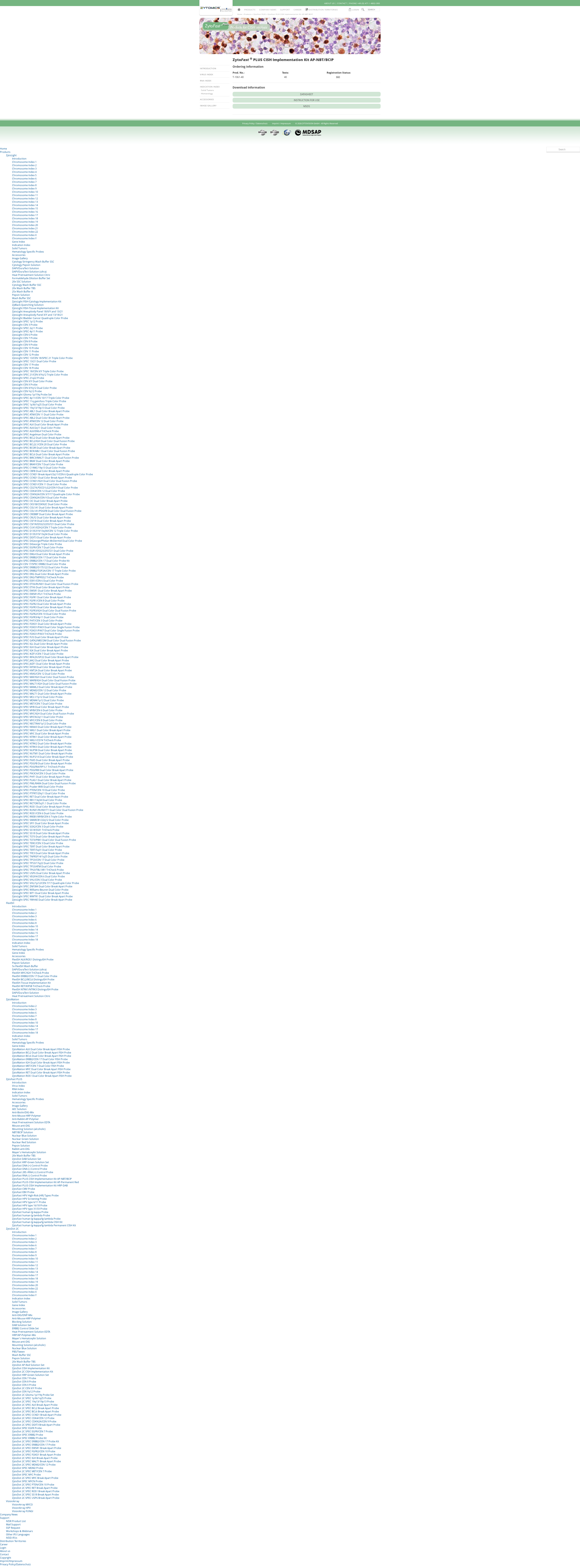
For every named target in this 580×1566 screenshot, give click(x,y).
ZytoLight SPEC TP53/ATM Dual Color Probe (36, 866)
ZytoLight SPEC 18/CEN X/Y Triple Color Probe (38, 371)
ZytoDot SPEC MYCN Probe (27, 1481)
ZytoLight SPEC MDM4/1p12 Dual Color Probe (38, 700)
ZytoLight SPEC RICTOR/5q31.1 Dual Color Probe (39, 803)
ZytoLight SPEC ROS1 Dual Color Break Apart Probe (41, 806)
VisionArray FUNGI (22, 1511)
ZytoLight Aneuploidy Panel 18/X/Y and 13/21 (37, 311)
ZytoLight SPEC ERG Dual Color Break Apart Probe (40, 574)
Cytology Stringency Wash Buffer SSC (33, 261)
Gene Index (18, 241)
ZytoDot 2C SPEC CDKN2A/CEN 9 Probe (34, 1421)
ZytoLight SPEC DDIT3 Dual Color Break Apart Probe (41, 537)
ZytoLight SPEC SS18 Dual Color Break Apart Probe (40, 833)
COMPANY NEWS (267, 9)
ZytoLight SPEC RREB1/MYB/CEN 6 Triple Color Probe (42, 816)
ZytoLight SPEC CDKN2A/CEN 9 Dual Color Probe (39, 497)
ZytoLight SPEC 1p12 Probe (27, 321)
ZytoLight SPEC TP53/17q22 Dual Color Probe (37, 863)
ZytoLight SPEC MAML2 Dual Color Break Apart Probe (42, 687)
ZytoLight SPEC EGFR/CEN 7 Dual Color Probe (37, 547)
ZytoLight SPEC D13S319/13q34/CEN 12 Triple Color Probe (45, 530)
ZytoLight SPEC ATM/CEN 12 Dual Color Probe (37, 421)
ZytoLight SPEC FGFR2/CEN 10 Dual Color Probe (39, 614)
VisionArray (12, 1501)
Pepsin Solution (21, 295)
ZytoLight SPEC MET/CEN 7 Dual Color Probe (37, 703)
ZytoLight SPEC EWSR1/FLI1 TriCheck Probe (36, 594)
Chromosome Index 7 (24, 182)
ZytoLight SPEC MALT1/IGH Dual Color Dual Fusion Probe (44, 683)
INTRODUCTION (207, 68)
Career (4, 1544)
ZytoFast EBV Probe (23, 1192)
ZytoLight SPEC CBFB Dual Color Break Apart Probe (41, 471)
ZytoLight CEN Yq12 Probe (27, 391)
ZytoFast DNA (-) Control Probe (29, 1169)
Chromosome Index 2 (24, 165)
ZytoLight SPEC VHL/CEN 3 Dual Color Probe (37, 879)
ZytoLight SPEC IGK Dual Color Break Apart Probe (40, 650)
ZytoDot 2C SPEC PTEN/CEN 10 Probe (33, 1484)
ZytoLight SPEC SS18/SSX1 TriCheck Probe (35, 830)
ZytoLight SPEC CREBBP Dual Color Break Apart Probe (42, 514)
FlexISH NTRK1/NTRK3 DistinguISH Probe (35, 989)
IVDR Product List (16, 1521)
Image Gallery (20, 258)
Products (5, 152)
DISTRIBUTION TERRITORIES (323, 9)
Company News (9, 1514)
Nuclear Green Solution (25, 1139)
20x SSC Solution (21, 281)
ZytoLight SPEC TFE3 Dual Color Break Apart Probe (40, 853)
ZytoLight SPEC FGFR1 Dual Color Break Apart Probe (41, 597)
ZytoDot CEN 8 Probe (24, 1381)
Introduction (19, 158)
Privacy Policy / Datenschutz (254, 123)
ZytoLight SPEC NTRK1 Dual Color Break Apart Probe (41, 737)
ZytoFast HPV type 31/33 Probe (29, 1208)
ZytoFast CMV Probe (23, 1188)
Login (3, 1547)
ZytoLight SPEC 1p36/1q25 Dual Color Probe (37, 404)
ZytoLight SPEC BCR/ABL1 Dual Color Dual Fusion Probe (43, 451)
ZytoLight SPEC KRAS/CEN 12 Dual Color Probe (38, 673)
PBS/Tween (18, 1351)
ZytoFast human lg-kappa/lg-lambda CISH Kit (37, 1222)
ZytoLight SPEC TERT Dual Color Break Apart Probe (40, 846)
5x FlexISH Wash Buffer (25, 966)
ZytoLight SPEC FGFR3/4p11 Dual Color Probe (37, 617)
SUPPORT (285, 9)
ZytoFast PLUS (14, 1079)
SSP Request (13, 1527)
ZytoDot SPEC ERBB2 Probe (27, 1434)
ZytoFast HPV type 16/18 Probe (29, 1205)
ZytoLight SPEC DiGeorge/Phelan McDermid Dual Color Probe (47, 540)
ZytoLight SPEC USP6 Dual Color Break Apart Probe (41, 873)
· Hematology (206, 93)
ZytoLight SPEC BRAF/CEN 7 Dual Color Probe (37, 464)
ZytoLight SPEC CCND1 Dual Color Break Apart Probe (42, 477)
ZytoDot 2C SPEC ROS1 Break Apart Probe (35, 1491)
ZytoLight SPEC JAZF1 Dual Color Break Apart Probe (41, 663)
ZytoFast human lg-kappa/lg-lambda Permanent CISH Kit (44, 1225)
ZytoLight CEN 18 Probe (25, 368)
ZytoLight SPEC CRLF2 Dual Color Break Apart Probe (41, 517)
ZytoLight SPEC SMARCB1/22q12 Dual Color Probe (40, 820)
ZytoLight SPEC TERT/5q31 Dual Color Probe (37, 850)
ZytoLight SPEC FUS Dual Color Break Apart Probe (40, 637)
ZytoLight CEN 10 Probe (25, 348)
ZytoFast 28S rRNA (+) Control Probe (32, 1172)
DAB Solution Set (21, 1325)
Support (4, 1517)
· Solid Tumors (206, 90)
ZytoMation (12, 999)
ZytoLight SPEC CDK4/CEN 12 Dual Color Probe (38, 491)
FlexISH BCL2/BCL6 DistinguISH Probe (33, 979)
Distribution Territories (13, 1541)
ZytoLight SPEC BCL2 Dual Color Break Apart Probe (40, 437)
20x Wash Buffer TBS (23, 288)
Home (3, 148)
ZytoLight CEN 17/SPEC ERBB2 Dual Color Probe (39, 564)
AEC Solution (19, 1109)
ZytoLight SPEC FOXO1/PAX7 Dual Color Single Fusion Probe (46, 630)
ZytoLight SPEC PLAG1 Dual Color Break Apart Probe (41, 780)
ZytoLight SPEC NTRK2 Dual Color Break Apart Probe (41, 743)
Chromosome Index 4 (24, 172)
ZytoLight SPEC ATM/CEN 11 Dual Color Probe (37, 414)
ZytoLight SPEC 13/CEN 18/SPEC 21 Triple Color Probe (42, 358)
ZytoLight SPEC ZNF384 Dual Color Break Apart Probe (42, 886)
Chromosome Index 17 (25, 215)
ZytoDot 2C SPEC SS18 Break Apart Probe (35, 1494)
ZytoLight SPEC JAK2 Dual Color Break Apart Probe (40, 660)
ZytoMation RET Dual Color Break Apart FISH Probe (41, 1072)
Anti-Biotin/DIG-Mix (23, 1112)
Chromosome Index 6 (24, 178)
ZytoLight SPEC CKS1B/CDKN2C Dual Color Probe (40, 504)
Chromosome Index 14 (25, 205)
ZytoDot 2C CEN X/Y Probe (27, 1388)
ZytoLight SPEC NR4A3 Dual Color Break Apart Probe (41, 727)
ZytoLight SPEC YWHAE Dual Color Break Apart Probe (42, 899)
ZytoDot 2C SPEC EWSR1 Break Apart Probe (36, 1448)
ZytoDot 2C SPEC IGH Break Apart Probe (35, 1458)
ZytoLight (11, 155)
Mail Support (13, 1524)
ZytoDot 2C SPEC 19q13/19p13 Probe (33, 1401)
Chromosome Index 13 (25, 201)
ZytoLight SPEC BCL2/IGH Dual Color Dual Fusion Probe (43, 441)
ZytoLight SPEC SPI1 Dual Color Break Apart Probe (40, 823)
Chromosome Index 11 (25, 195)
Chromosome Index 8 (24, 185)
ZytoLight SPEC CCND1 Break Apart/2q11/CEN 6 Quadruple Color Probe (52, 474)
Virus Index (18, 1085)
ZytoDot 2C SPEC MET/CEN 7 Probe (32, 1471)
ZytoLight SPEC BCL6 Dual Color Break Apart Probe (40, 454)
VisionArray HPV (21, 1508)
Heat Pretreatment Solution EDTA (31, 1122)
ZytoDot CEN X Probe (24, 1385)
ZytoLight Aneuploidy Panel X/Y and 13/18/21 (37, 314)
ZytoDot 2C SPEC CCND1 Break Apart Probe (36, 1414)
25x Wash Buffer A (22, 291)
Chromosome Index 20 (25, 225)
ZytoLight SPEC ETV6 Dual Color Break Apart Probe (40, 587)
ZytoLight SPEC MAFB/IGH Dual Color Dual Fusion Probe (43, 680)
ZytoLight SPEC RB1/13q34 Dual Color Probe (37, 800)
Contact (4, 1554)
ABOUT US (329, 3)
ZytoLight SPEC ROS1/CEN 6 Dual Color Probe (37, 813)
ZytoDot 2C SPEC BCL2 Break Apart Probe (35, 1408)
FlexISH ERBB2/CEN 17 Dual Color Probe (34, 976)
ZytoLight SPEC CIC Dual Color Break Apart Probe (40, 501)
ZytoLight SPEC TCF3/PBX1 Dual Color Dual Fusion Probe (44, 840)
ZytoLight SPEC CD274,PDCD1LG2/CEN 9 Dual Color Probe (45, 487)
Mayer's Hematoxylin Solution (29, 1152)
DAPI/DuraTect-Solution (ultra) (29, 271)
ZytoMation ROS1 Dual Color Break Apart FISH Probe (42, 1075)
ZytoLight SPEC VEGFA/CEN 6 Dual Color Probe (38, 876)
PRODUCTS (249, 9)
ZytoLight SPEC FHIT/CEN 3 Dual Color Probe (37, 620)
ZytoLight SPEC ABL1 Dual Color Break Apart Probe (40, 411)
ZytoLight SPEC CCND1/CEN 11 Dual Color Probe (39, 484)
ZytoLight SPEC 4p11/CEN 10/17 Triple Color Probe (40, 398)
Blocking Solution (22, 1321)
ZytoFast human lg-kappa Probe (30, 1212)
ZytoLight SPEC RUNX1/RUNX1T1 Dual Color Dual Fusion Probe (47, 810)
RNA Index (18, 1089)
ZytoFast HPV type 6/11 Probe (29, 1202)
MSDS (306, 106)
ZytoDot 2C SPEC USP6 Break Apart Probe (35, 1498)
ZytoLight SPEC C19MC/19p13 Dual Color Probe (39, 467)
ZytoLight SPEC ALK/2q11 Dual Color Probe (36, 427)
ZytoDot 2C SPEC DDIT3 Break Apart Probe (36, 1424)
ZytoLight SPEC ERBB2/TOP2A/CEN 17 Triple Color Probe (44, 570)
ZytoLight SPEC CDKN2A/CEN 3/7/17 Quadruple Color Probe (46, 494)
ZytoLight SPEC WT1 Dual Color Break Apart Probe (40, 893)
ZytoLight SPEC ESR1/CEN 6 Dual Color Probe (37, 580)
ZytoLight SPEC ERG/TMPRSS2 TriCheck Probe (38, 577)
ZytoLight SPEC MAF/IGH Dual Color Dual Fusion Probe (43, 677)
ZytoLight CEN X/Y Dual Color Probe (32, 381)
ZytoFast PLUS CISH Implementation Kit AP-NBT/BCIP (42, 1179)
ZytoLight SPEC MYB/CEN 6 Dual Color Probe (37, 710)
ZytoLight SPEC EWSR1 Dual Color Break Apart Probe (42, 590)
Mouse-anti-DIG (21, 1125)
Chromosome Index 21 (25, 228)
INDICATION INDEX (209, 86)
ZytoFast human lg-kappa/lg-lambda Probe (36, 1218)
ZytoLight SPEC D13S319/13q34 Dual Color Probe (40, 534)
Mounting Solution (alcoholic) (28, 1129)
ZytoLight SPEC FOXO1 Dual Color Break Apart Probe (41, 624)
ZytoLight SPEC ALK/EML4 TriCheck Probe (35, 431)
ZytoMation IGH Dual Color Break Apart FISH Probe (41, 1062)
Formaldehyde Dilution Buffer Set (31, 278)
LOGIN (355, 9)
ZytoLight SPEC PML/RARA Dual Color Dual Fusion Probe (44, 783)
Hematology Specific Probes (28, 251)
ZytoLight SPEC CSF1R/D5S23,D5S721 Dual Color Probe (43, 524)
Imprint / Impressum (281, 123)
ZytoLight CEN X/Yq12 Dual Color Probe (34, 388)
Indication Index (21, 245)
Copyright (5, 1557)
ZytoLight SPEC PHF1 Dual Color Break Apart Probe (41, 776)
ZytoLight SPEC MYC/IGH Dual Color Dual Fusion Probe (43, 713)
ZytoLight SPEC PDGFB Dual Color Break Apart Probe (42, 763)
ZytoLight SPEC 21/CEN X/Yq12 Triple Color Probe (40, 374)
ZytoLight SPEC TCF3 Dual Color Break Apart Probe (40, 836)
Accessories (19, 255)
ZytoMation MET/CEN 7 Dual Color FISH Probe (38, 1066)
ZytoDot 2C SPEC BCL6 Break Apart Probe (35, 1411)
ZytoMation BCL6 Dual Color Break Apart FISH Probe (41, 1056)
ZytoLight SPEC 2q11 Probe (27, 328)
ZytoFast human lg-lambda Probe (31, 1215)
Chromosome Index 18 (25, 218)
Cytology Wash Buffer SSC (26, 285)
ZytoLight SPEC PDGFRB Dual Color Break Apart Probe (42, 770)
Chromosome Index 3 (24, 168)
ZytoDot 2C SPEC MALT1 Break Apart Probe (36, 1461)
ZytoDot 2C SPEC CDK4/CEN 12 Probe (33, 1418)
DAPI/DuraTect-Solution (25, 268)
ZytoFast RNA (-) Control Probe (29, 1175)
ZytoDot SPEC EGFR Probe (27, 1428)
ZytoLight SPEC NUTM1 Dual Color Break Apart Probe (42, 753)
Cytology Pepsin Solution (26, 265)
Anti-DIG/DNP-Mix (22, 1315)
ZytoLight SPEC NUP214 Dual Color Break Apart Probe (42, 756)
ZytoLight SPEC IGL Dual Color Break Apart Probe (40, 643)
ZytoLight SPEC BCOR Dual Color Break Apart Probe (41, 447)
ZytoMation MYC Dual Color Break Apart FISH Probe (41, 1069)
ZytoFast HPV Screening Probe (29, 1198)
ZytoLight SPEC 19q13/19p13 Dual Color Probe (38, 408)
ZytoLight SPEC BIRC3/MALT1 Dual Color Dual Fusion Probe (45, 457)
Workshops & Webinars (19, 1531)
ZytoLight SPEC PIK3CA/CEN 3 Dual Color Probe (38, 773)
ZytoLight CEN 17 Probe (25, 364)
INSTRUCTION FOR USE (307, 100)
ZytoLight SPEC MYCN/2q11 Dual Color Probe (37, 717)
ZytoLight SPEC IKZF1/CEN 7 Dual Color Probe (37, 653)
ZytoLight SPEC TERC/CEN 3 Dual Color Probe (37, 843)
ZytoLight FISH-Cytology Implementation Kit (36, 301)
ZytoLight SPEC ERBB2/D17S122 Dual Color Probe (40, 567)
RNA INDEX (205, 80)
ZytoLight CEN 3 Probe (24, 324)
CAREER (297, 9)
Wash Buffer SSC (21, 298)
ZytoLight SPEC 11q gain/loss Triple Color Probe (39, 401)
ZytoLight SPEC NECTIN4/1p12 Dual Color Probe (39, 723)
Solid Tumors (19, 248)
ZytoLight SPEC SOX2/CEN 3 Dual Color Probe (37, 826)
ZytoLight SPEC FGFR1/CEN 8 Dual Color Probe (38, 600)
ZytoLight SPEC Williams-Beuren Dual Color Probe (40, 889)
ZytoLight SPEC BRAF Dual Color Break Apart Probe (41, 461)
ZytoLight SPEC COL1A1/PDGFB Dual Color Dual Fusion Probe (46, 511)
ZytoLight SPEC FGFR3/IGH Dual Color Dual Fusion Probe (44, 610)
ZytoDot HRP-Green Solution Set (30, 1162)
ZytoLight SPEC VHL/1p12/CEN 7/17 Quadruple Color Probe (45, 883)
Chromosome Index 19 (25, 221)
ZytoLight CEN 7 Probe (24, 338)
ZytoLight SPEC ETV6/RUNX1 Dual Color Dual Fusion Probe (45, 584)
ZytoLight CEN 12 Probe (25, 354)
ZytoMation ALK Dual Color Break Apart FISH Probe (41, 1049)
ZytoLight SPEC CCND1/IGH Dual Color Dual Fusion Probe (44, 481)
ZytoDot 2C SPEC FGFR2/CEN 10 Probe (33, 1451)
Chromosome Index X (24, 235)
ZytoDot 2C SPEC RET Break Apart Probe (35, 1488)
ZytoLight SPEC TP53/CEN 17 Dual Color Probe (38, 859)
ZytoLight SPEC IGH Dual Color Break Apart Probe (40, 647)
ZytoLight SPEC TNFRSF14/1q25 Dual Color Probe (40, 856)
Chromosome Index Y (24, 238)
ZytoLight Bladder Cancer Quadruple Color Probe (40, 318)
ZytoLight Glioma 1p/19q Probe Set (32, 394)
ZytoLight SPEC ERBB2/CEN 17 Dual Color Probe (39, 557)
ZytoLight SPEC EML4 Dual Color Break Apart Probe (41, 554)
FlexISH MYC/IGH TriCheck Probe (30, 972)
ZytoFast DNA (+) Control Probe (30, 1165)
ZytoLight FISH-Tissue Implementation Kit (35, 308)
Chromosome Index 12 (25, 198)
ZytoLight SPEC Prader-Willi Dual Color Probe (37, 786)
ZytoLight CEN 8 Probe (24, 341)
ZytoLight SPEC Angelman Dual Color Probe (36, 434)
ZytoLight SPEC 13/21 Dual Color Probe (34, 361)
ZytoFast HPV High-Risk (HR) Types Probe (35, 1195)
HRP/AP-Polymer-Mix (24, 1335)
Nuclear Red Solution (24, 1142)
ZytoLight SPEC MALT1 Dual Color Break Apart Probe (41, 693)
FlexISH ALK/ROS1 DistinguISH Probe (32, 959)
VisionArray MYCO (22, 1504)
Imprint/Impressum (11, 1561)
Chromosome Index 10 (25, 192)
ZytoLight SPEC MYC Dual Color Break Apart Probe (40, 733)
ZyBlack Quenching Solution (28, 304)
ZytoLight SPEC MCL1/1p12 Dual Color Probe (37, 697)
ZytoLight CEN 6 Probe (24, 334)
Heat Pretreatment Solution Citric (31, 275)
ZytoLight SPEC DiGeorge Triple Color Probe (37, 544)
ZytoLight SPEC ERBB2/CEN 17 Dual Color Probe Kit (41, 560)
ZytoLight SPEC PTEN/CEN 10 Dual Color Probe (38, 790)
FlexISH (10, 903)
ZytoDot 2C (12, 1228)
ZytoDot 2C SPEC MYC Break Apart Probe (35, 1478)
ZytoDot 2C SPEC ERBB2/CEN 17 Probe (33, 1444)
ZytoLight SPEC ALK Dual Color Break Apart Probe (40, 424)
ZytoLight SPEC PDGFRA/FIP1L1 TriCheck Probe (38, 766)
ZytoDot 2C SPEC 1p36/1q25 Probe (31, 1398)
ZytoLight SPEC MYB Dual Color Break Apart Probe (40, 707)
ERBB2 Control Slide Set (25, 1328)
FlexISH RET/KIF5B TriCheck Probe (31, 986)
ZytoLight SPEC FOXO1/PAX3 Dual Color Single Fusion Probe (46, 627)
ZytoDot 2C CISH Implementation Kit (32, 1371)
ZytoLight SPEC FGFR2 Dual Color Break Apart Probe (41, 604)
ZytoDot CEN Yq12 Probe (26, 1391)
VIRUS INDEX (206, 74)
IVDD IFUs (11, 1537)
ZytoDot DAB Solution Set (26, 1159)
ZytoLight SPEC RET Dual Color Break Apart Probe (40, 796)
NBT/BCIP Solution (22, 1132)
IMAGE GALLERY (207, 105)
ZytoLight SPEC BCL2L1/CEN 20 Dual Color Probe (39, 444)
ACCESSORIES (206, 99)
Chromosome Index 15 (25, 208)
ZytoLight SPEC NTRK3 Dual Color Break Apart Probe (41, 746)
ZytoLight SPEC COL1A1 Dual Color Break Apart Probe (42, 507)
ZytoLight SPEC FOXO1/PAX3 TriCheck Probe (37, 633)
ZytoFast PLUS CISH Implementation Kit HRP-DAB (40, 1185)
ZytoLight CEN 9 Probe (24, 344)
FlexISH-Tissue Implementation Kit (31, 982)
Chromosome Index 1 (24, 162)
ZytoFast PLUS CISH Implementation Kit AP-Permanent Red (45, 1182)
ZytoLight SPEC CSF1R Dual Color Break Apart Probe (41, 521)
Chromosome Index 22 (25, 231)
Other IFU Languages (18, 1534)
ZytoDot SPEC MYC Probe (26, 1474)
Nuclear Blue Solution (24, 1135)
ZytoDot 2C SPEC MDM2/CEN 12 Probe (34, 1464)
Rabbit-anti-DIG (21, 1149)
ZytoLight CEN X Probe (24, 384)
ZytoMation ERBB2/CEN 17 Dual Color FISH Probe (40, 1059)
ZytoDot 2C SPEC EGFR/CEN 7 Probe (32, 1431)
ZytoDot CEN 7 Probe (24, 1378)
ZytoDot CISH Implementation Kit (31, 1368)
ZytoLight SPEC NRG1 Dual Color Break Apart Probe (41, 730)
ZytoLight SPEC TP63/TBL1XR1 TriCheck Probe (38, 869)
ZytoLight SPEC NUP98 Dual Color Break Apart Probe (42, 750)
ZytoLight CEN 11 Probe (25, 351)
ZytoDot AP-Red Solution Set (28, 1365)
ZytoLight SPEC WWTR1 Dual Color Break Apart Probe (42, 896)
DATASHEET (306, 94)
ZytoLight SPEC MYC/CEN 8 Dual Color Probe (37, 720)
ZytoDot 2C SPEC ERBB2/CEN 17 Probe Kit (35, 1441)
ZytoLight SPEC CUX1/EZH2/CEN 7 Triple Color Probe (41, 527)
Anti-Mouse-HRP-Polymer (26, 1115)
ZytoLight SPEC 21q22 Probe (28, 378)
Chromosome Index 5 (24, 175)
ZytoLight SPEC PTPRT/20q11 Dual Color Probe (38, 793)
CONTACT (342, 3)
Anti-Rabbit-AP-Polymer (25, 1119)
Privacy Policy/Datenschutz (15, 1564)
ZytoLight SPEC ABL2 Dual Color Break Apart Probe (40, 417)
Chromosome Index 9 (24, 188)
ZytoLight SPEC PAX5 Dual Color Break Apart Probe (41, 760)
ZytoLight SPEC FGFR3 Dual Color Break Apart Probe (41, 607)
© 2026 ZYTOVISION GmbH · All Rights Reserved (316, 123)
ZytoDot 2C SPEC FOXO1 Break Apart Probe (36, 1454)
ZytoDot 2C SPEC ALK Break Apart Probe (35, 1404)
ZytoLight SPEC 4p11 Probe (27, 331)
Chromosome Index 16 (25, 211)
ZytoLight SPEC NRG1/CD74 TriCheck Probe (36, 740)
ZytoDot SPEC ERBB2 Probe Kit (29, 1438)
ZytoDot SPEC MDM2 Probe (27, 1468)
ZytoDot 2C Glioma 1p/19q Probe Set (33, 1395)
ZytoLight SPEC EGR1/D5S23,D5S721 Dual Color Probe (42, 550)
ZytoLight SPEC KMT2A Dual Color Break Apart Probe (42, 670)
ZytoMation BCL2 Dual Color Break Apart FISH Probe (41, 1052)
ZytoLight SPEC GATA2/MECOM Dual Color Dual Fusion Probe (46, 640)
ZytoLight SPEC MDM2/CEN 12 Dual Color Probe (39, 690)
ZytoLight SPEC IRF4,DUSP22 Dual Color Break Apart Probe (45, 657)
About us (5, 1551)
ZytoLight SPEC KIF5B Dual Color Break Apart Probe (41, 667)
